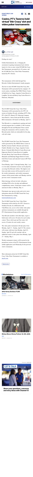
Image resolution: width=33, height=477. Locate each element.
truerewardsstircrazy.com (9, 198)
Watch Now (28, 2)
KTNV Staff (10, 52)
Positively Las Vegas (7, 14)
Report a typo (6, 264)
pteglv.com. (5, 258)
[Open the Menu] (2, 2)
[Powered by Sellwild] (29, 362)
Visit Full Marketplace (26, 274)
